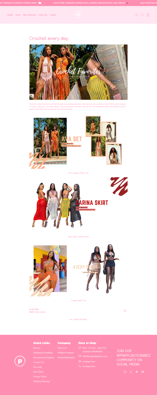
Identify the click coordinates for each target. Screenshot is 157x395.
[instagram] (125, 372)
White (82, 173)
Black (87, 237)
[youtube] (143, 372)
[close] (142, 15)
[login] (136, 15)
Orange (75, 173)
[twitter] (137, 372)
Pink (70, 173)
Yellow (75, 237)
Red (69, 237)
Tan (87, 173)
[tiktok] (131, 372)
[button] (125, 311)
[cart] (148, 15)
